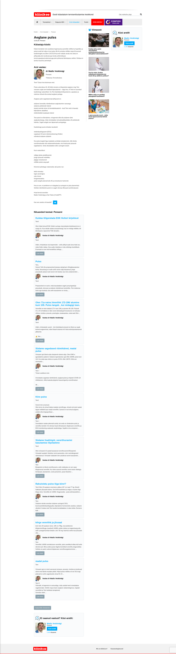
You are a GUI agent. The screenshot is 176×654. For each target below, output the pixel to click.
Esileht (36, 32)
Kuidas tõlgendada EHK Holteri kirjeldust (57, 218)
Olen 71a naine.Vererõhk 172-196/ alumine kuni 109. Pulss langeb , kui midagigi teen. (57, 303)
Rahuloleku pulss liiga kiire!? (50, 484)
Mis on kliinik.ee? (101, 649)
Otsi (141, 14)
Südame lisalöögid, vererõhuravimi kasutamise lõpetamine (53, 441)
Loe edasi (40, 253)
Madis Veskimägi (131, 39)
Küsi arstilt (97, 22)
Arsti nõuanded (74, 22)
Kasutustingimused (117, 649)
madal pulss (41, 561)
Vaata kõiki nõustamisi (42, 608)
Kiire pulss (41, 397)
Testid (86, 22)
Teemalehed (46, 22)
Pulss (38, 261)
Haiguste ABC (59, 22)
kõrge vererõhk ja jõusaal (48, 522)
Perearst (53, 32)
